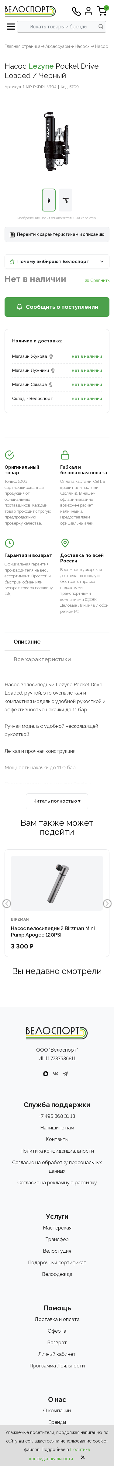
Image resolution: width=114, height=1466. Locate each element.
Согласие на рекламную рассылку (57, 1183)
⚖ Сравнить (97, 280)
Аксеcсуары (57, 46)
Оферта (57, 1331)
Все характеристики (42, 659)
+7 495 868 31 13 (57, 1116)
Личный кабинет (57, 1354)
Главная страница (22, 46)
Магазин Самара (29, 384)
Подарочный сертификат (57, 1263)
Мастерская (57, 1228)
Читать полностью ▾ (57, 801)
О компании (57, 1411)
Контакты (57, 1139)
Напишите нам (57, 1128)
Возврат (57, 1342)
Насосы (82, 46)
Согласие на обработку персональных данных (57, 1167)
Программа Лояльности (57, 1366)
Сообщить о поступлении (62, 307)
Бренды (57, 1422)
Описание (27, 641)
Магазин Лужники (30, 370)
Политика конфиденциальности (57, 1151)
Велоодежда (57, 1274)
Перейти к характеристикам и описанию (60, 234)
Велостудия (57, 1251)
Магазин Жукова (29, 356)
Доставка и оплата (57, 1319)
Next (107, 903)
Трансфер (57, 1239)
